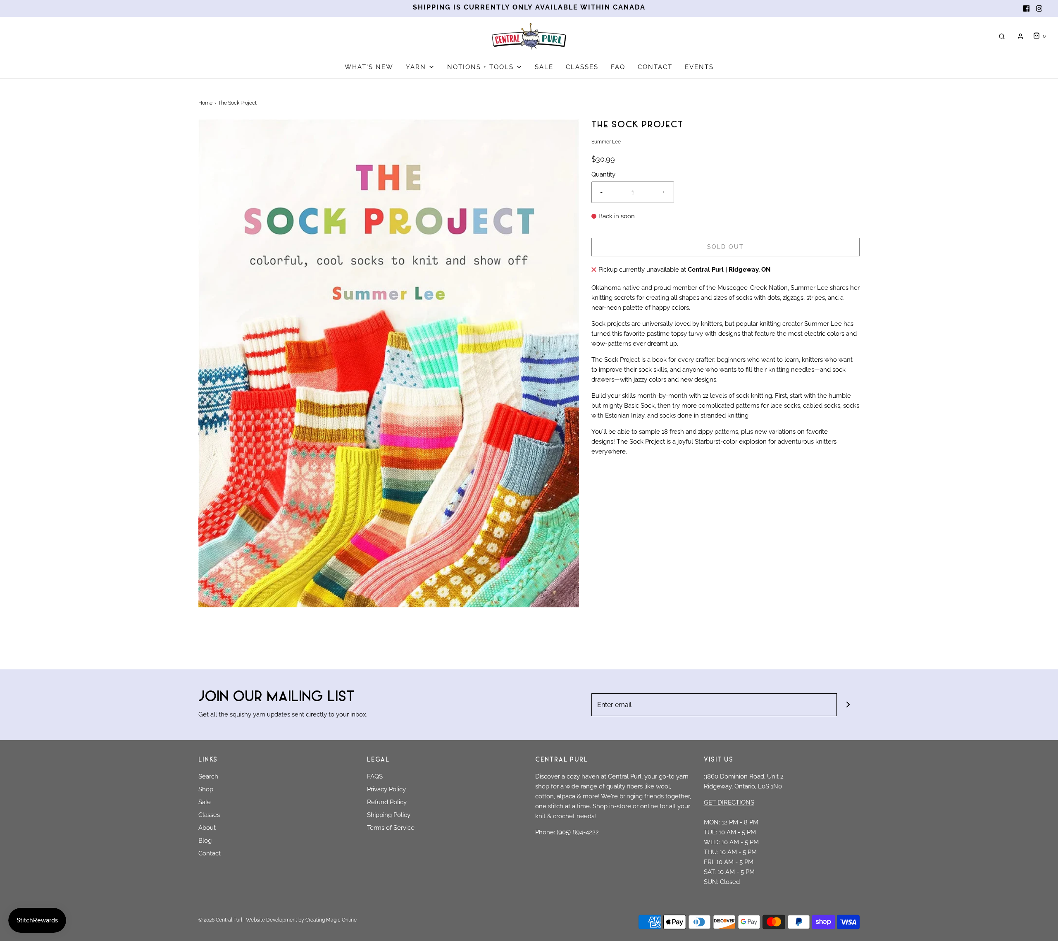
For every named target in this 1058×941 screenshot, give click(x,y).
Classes (209, 815)
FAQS (375, 776)
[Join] (848, 704)
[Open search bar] (1001, 36)
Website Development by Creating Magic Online (301, 920)
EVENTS (699, 67)
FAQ (618, 67)
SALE (544, 67)
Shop (205, 789)
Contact (209, 853)
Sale (204, 802)
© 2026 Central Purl (220, 920)
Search (208, 776)
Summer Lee (809, 287)
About (207, 827)
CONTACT (655, 67)
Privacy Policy (386, 789)
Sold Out (725, 247)
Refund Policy (387, 802)
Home (205, 103)
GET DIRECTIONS (729, 802)
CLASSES (582, 67)
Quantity (603, 174)
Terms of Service (391, 827)
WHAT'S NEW (369, 67)
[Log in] (1020, 36)
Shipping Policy (388, 815)
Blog (205, 840)
